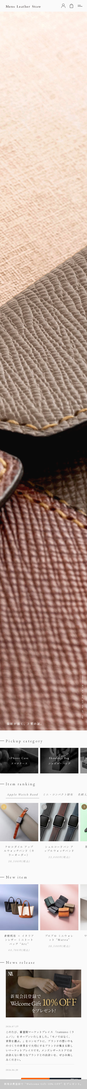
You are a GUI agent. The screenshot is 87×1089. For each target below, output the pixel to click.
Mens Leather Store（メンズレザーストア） (23, 6)
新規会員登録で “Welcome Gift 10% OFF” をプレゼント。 (43, 1084)
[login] (63, 5)
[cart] (71, 5)
